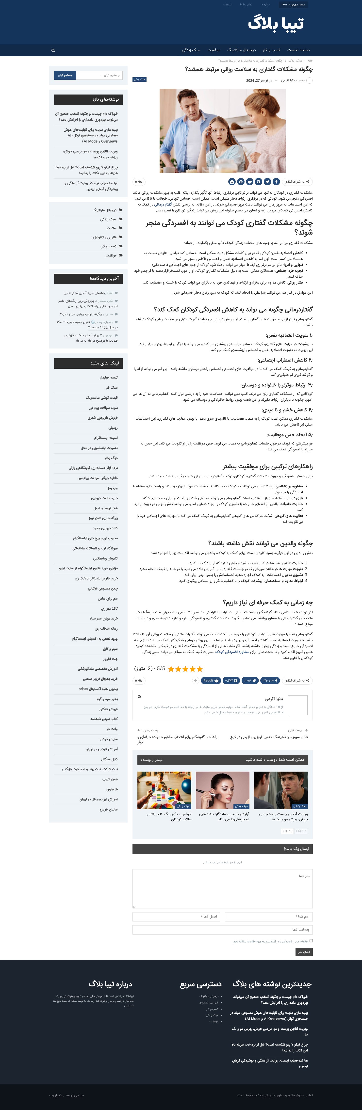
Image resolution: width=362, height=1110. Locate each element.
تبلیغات (227, 4)
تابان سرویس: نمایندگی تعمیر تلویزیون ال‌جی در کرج (269, 737)
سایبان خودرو (109, 739)
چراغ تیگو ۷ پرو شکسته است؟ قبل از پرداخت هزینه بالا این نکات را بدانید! (86, 170)
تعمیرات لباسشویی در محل (99, 448)
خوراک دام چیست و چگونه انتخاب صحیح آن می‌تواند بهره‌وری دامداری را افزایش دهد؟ (86, 117)
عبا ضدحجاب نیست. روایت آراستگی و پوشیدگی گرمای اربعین (91, 186)
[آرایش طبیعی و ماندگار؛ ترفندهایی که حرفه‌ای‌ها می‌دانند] (223, 790)
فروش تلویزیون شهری (103, 418)
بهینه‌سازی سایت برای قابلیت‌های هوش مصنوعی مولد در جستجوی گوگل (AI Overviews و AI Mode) (91, 136)
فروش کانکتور (108, 709)
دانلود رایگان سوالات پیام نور (98, 478)
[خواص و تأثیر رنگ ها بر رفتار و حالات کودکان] (164, 790)
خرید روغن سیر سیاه (104, 619)
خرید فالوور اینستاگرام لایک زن (96, 579)
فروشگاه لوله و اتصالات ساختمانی (95, 549)
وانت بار (112, 729)
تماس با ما (246, 4)
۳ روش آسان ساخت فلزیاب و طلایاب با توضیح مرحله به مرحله (91, 338)
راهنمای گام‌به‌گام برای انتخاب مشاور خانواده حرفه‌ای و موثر (177, 739)
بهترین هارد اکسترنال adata (98, 689)
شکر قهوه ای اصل (106, 508)
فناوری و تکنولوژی (104, 237)
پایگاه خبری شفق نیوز (103, 518)
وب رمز (113, 488)
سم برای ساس (108, 599)
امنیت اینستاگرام (106, 438)
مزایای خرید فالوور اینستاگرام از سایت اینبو (88, 568)
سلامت (111, 228)
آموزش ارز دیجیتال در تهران (99, 800)
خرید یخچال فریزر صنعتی (100, 679)
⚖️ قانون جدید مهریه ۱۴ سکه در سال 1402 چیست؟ (87, 324)
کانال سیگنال (109, 759)
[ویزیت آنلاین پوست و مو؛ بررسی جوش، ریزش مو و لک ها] (281, 790)
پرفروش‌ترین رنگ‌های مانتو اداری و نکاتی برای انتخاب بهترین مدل (88, 303)
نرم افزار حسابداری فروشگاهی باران (93, 468)
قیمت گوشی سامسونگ (102, 398)
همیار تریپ (110, 779)
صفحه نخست (298, 50)
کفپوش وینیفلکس (105, 559)
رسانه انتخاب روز (106, 629)
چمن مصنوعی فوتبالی (103, 589)
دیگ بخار (111, 458)
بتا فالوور (112, 790)
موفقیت (214, 50)
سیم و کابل (110, 649)
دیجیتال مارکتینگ (241, 50)
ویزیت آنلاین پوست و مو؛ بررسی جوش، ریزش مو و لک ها (90, 154)
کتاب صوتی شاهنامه (104, 719)
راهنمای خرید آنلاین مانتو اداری (84, 293)
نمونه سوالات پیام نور (103, 408)
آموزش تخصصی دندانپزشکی (98, 669)
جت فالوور (110, 659)
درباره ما (265, 4)
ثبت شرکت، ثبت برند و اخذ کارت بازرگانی (90, 769)
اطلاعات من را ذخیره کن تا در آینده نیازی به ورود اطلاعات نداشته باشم (270, 942)
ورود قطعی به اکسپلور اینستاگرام (95, 639)
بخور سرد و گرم (107, 699)
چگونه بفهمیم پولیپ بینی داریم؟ (81, 314)
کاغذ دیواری (109, 609)
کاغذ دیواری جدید (105, 528)
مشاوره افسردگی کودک (232, 652)
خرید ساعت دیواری (104, 498)
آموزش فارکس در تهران (102, 749)
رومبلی (113, 428)
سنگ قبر (112, 388)
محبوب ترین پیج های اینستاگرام (95, 538)
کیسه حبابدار (109, 378)
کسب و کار (271, 50)
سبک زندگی (191, 50)
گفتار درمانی (163, 205)
